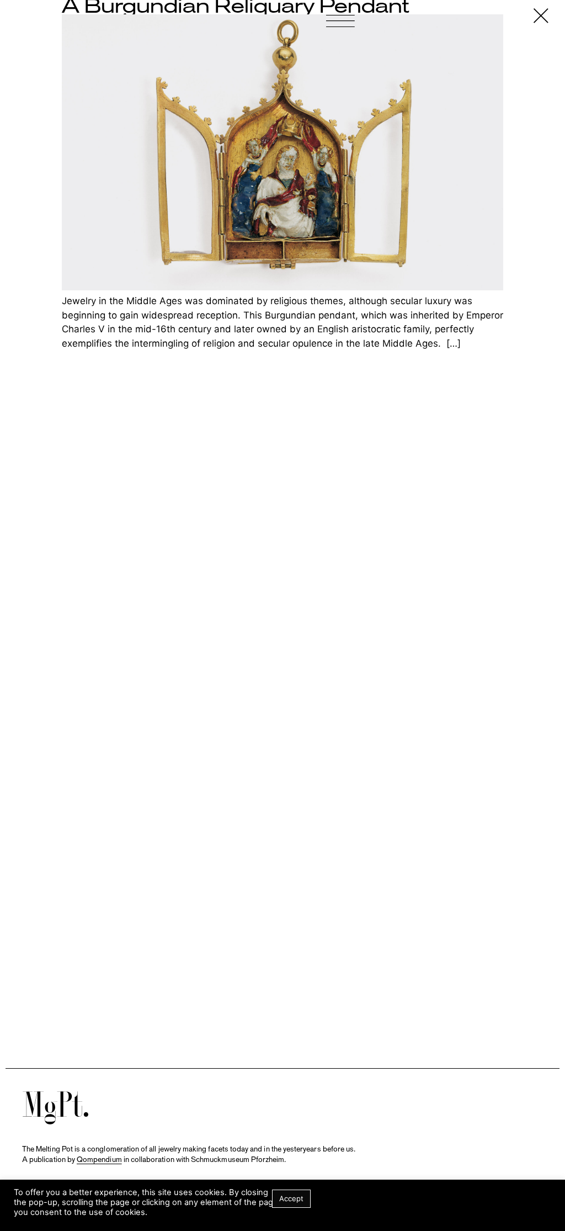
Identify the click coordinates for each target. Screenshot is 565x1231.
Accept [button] (291, 1198)
